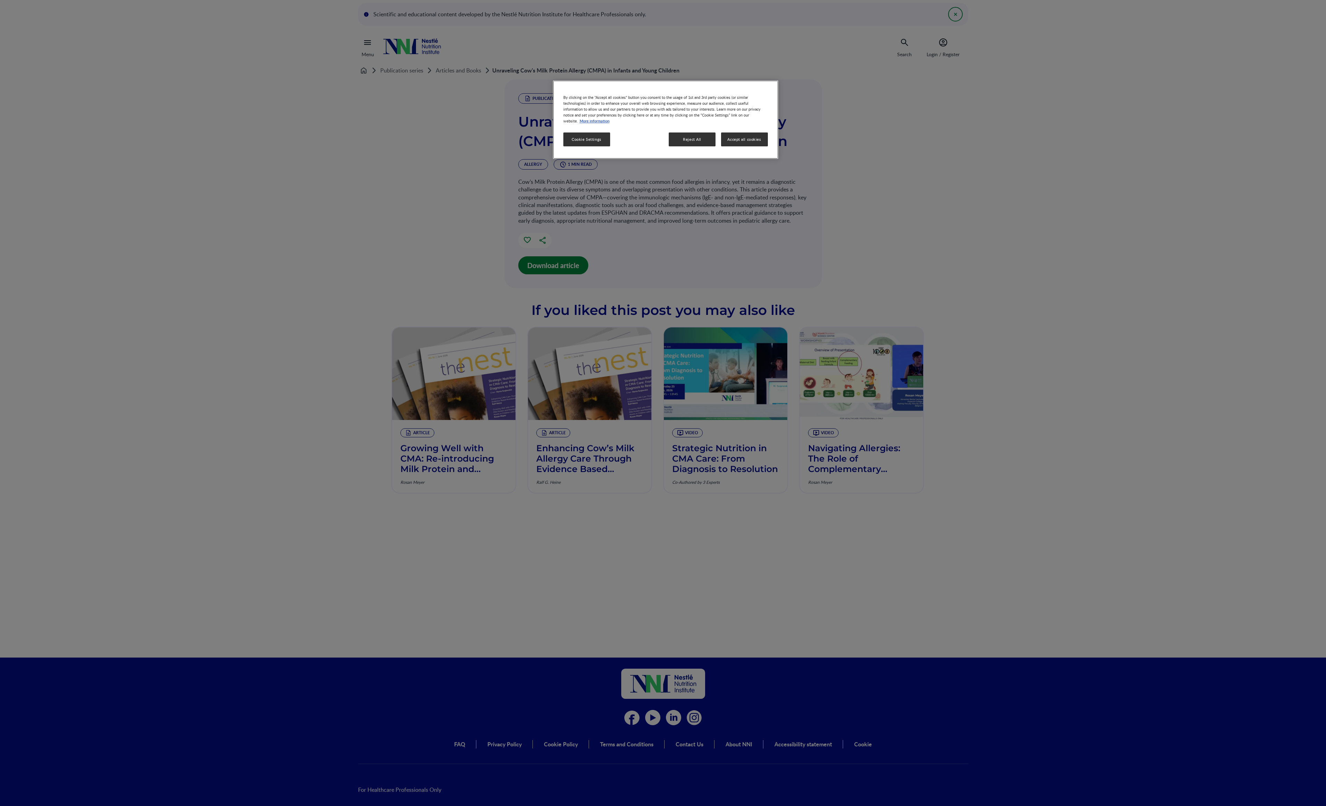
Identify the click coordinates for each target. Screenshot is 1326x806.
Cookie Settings (586, 139)
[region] (665, 119)
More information (594, 121)
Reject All (692, 139)
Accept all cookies (744, 139)
